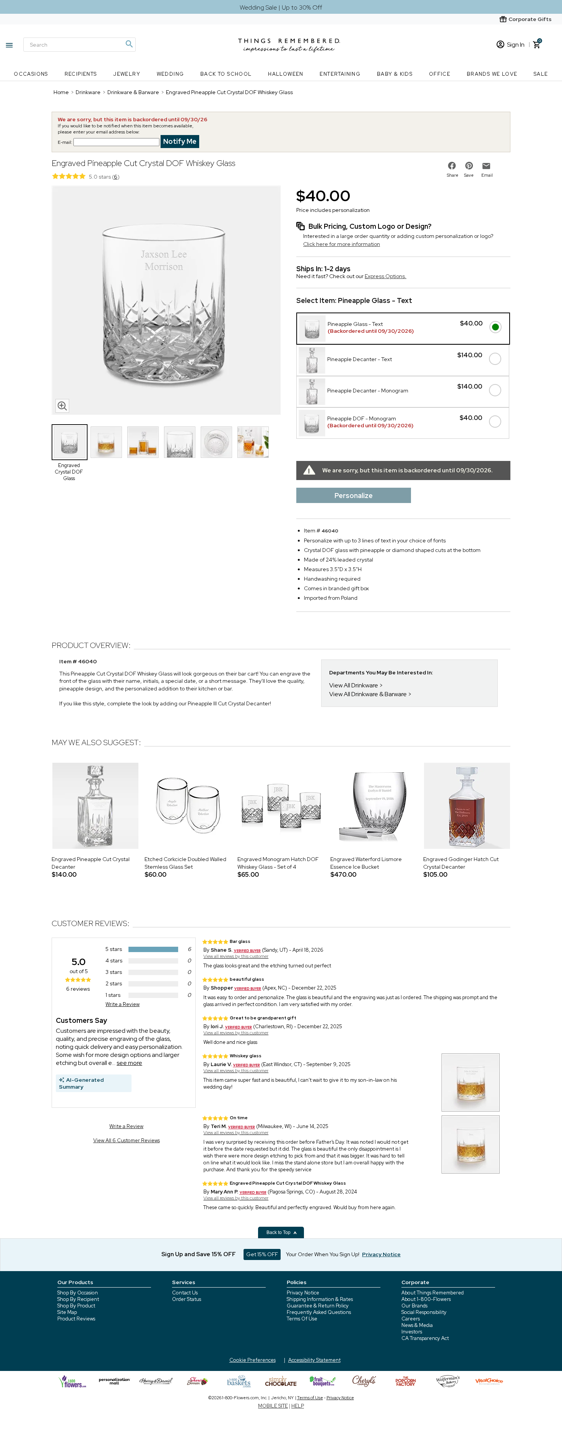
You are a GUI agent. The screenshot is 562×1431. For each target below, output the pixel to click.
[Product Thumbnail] (70, 442)
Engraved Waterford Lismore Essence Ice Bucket (366, 863)
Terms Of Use (302, 1318)
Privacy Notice (303, 1292)
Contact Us (185, 1292)
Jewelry (126, 74)
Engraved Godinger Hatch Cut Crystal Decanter (461, 863)
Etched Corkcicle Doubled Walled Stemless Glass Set (185, 863)
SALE (541, 74)
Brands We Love (492, 74)
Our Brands (414, 1305)
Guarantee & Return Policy (318, 1305)
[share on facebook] (452, 165)
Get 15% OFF (262, 1254)
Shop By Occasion (77, 1292)
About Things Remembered (432, 1292)
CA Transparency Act (425, 1338)
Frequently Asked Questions (319, 1312)
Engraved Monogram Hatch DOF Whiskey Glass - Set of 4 (277, 863)
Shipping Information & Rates (320, 1299)
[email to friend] (486, 166)
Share (452, 175)
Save (469, 175)
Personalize (354, 495)
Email (487, 175)
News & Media (417, 1325)
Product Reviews (76, 1318)
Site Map (67, 1312)
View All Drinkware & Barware (368, 694)
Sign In (516, 45)
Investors (411, 1331)
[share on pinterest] (469, 165)
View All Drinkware (353, 685)
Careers (410, 1318)
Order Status (186, 1299)
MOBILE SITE (273, 1406)
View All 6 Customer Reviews (126, 1140)
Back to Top (279, 1232)
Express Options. (385, 276)
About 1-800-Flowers (426, 1299)
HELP (297, 1406)
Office (439, 74)
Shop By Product (76, 1305)
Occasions (31, 74)
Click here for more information (341, 244)
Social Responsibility (424, 1312)
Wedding (170, 74)
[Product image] (166, 301)
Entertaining (340, 74)
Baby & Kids (395, 74)
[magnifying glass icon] (62, 406)
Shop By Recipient (78, 1299)
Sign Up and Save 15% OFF (198, 1254)
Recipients (81, 74)
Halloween (286, 74)
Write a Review (123, 1004)
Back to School (226, 74)
